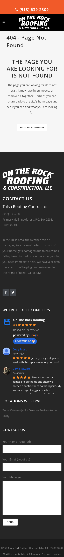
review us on (23, 341)
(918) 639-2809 (33, 9)
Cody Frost (19, 349)
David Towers (21, 369)
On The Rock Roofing (29, 320)
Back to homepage (32, 127)
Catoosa (15, 410)
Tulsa (6, 410)
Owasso (34, 410)
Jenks (24, 410)
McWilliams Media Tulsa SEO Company (21, 554)
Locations (56, 554)
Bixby (6, 416)
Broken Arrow (48, 410)
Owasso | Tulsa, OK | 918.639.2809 (46, 548)
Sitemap (46, 554)
